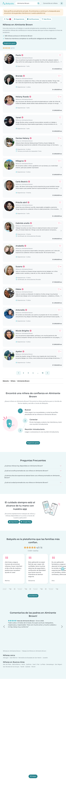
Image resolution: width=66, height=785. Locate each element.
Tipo (8, 19)
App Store (14, 522)
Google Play (26, 522)
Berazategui (50, 664)
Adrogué (5, 657)
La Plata (42, 664)
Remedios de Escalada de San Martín (30, 657)
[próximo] (47, 373)
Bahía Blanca (16, 664)
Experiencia (19, 19)
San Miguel (58, 664)
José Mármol (13, 657)
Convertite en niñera (50, 3)
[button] (4, 626)
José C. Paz (36, 664)
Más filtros (47, 19)
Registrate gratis (9, 43)
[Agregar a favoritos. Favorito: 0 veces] (60, 55)
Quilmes (28, 664)
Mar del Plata (7, 664)
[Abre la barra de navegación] (61, 3)
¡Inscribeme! (33, 596)
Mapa (34, 776)
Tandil (22, 667)
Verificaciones (34, 19)
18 (42, 373)
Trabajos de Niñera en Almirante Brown (34, 651)
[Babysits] (8, 3)
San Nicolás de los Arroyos (11, 667)
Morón (33, 667)
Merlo (23, 664)
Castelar (27, 667)
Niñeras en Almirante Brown (12, 651)
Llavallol (45, 657)
